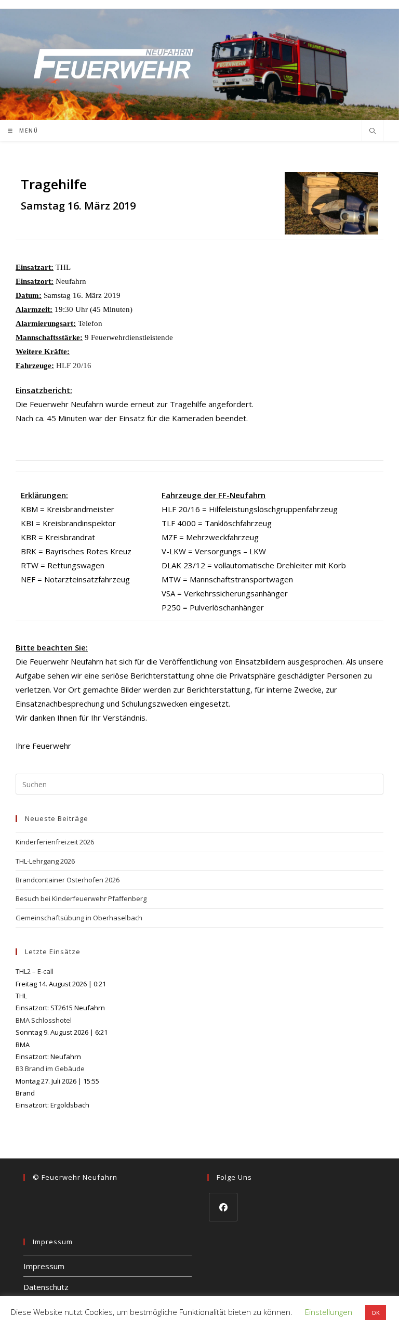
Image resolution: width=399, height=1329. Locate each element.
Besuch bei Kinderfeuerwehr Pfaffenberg (81, 898)
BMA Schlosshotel (44, 1020)
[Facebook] (223, 1207)
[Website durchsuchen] (372, 131)
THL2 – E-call (35, 971)
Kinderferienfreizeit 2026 (55, 841)
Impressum (43, 1266)
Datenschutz (46, 1287)
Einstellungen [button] (328, 1312)
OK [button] (375, 1313)
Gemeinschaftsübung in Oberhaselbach (79, 917)
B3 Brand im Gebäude (50, 1068)
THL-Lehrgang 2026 (45, 861)
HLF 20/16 (73, 365)
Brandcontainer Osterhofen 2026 (67, 879)
